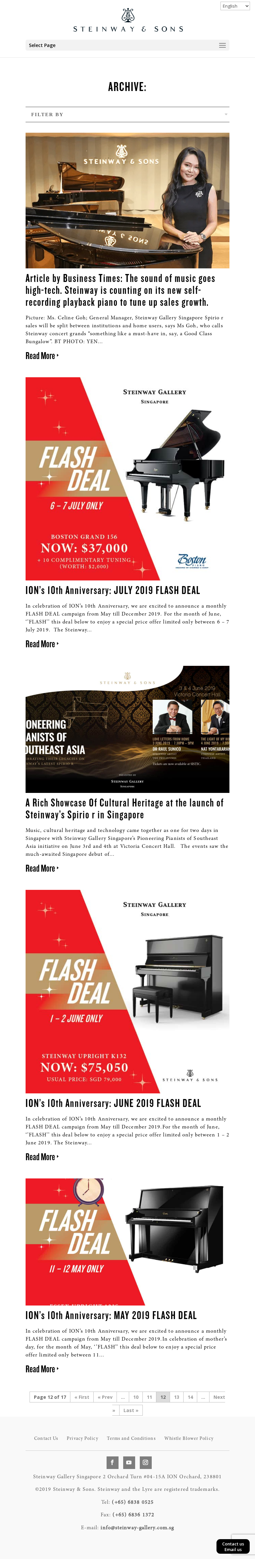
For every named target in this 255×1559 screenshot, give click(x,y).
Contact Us (46, 1439)
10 (135, 1397)
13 (176, 1397)
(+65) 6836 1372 (133, 1515)
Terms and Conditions (131, 1439)
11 (149, 1397)
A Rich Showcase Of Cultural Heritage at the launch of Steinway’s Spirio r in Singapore (125, 808)
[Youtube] (129, 1462)
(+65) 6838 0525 (133, 1502)
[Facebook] (113, 1462)
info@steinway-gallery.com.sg (137, 1528)
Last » (131, 1410)
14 (190, 1397)
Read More (40, 355)
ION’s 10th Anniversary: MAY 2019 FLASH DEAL (111, 1314)
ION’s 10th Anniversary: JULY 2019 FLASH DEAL (113, 589)
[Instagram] (146, 1462)
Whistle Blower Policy (188, 1439)
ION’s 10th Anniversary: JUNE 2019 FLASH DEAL (114, 1102)
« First (81, 1397)
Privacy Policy (82, 1439)
